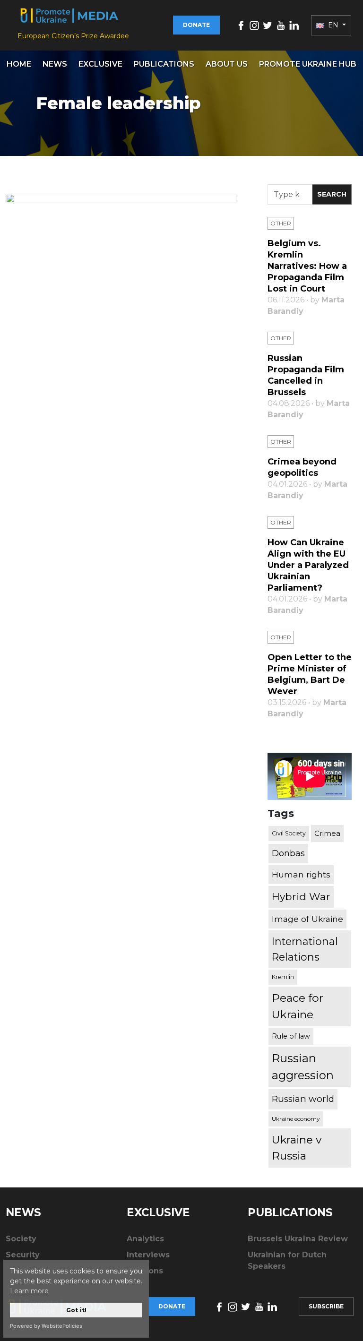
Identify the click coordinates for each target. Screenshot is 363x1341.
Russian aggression (303, 1066)
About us (227, 64)
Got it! (76, 1310)
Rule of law (291, 1036)
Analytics (145, 1238)
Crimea (327, 833)
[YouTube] (280, 24)
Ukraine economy (296, 1118)
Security (23, 1254)
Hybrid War (301, 896)
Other (280, 223)
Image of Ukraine (307, 919)
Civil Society (289, 833)
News (55, 64)
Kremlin (283, 976)
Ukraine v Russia (296, 1147)
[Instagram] (254, 24)
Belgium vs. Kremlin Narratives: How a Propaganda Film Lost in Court (307, 266)
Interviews (148, 1254)
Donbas (288, 853)
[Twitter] (267, 24)
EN (333, 25)
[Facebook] (241, 24)
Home (19, 64)
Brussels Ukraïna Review (298, 1238)
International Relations (305, 949)
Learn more (29, 1291)
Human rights (301, 874)
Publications (164, 64)
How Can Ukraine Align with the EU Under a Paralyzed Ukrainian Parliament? (308, 565)
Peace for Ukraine (297, 1006)
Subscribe (326, 1306)
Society (21, 1238)
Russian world (303, 1098)
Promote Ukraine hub (307, 64)
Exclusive (100, 64)
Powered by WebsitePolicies (46, 1326)
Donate (196, 24)
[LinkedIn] (294, 24)
